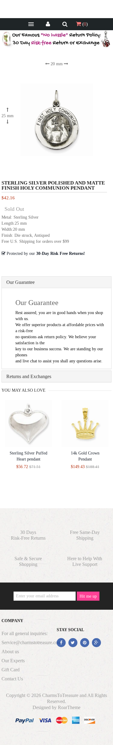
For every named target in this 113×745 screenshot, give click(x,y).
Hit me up (88, 596)
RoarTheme (69, 707)
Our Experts (13, 660)
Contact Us (12, 678)
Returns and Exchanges (28, 376)
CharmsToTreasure (60, 695)
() (84, 24)
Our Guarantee (20, 282)
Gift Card (11, 669)
